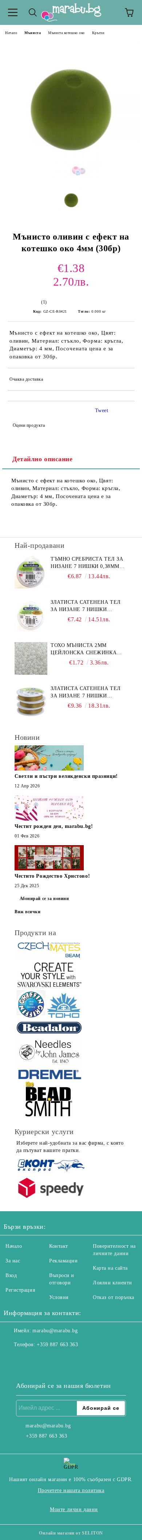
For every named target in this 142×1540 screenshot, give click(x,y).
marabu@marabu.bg (55, 1330)
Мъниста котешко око (66, 33)
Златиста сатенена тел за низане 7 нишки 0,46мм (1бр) (86, 693)
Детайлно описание (42, 459)
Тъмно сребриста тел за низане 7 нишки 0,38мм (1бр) (87, 563)
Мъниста (32, 33)
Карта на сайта (110, 1268)
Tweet (102, 410)
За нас (12, 1261)
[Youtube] (45, 1359)
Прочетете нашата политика (71, 1490)
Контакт (58, 1246)
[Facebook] (13, 1359)
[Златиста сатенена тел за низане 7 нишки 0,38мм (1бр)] (31, 615)
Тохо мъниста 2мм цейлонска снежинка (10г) (84, 649)
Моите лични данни (74, 1509)
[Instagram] (29, 1359)
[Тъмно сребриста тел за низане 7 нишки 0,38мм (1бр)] (31, 572)
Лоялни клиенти (112, 1282)
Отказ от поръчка (113, 1297)
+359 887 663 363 (57, 1344)
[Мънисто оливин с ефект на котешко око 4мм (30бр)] (71, 177)
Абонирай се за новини (44, 898)
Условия (58, 1297)
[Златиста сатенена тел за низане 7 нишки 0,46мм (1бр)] (31, 701)
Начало (11, 33)
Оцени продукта (29, 425)
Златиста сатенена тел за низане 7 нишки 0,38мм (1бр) (86, 606)
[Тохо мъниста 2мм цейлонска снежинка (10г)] (31, 658)
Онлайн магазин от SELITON (71, 1533)
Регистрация (20, 1290)
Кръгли (98, 33)
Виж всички (28, 911)
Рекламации (63, 1261)
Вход (11, 1275)
